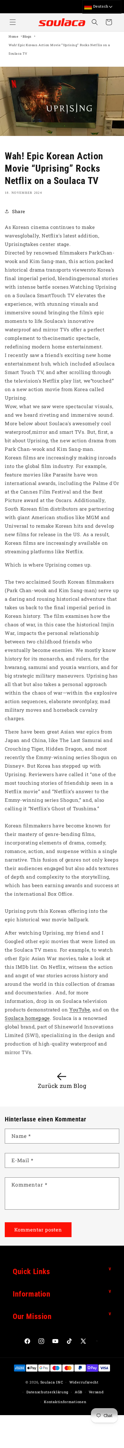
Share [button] (18, 211)
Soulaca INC (51, 1382)
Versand (96, 1392)
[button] (13, 22)
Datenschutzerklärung (47, 1392)
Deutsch (100, 6)
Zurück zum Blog (62, 1085)
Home (13, 36)
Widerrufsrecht (84, 1382)
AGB (78, 1392)
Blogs (27, 36)
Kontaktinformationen (65, 1401)
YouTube (79, 1009)
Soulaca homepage (27, 1018)
